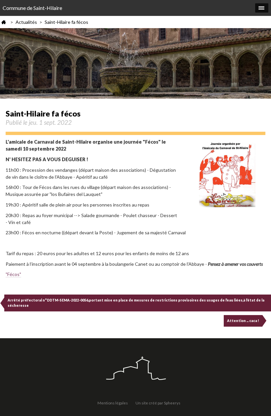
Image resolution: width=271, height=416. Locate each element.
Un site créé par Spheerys (158, 402)
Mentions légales (112, 402)
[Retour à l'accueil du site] (135, 368)
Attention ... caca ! (243, 321)
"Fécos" (13, 274)
